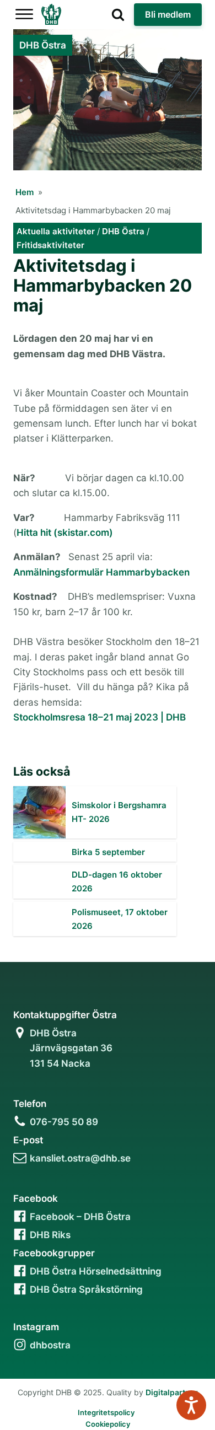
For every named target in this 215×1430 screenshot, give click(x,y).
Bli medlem (168, 14)
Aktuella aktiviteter (56, 231)
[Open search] (118, 14)
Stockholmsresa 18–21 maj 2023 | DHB (99, 717)
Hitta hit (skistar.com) (65, 532)
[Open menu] (24, 14)
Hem (24, 192)
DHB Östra (123, 231)
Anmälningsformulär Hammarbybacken (101, 572)
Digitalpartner (172, 1392)
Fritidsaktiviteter (50, 245)
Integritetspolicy (106, 1412)
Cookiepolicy (107, 1424)
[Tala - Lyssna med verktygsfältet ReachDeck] (191, 1405)
